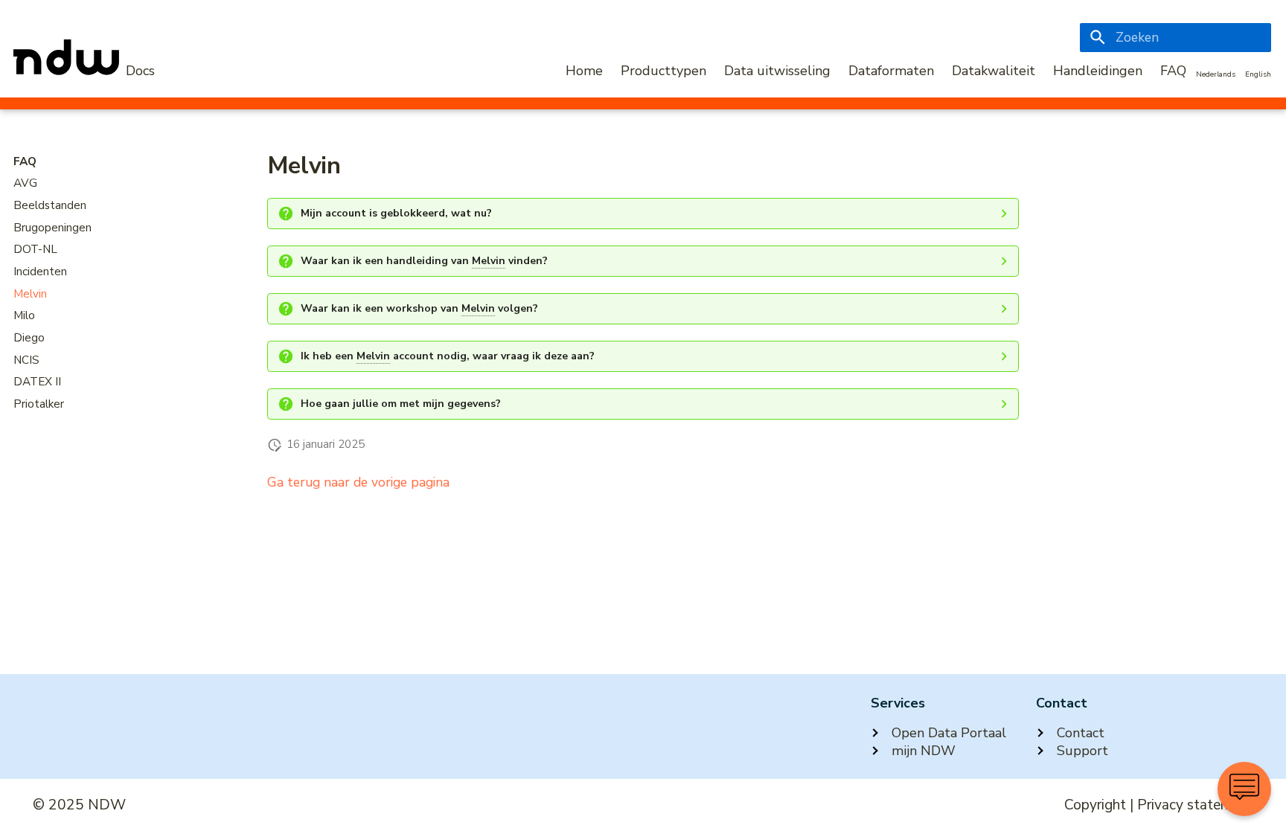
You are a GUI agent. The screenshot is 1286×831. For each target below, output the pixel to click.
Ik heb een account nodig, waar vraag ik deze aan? (448, 356)
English (1258, 74)
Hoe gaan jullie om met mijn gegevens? (401, 404)
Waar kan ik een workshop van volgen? (419, 308)
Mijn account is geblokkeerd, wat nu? (396, 213)
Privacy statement (1195, 805)
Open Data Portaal (949, 733)
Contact (1080, 733)
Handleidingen (1097, 71)
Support (1082, 751)
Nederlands (1215, 74)
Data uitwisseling (777, 71)
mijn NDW (924, 751)
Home (584, 71)
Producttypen (663, 71)
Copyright (1095, 805)
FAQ (1173, 71)
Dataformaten (891, 71)
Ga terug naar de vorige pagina (358, 482)
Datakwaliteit (993, 71)
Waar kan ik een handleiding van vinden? (424, 261)
